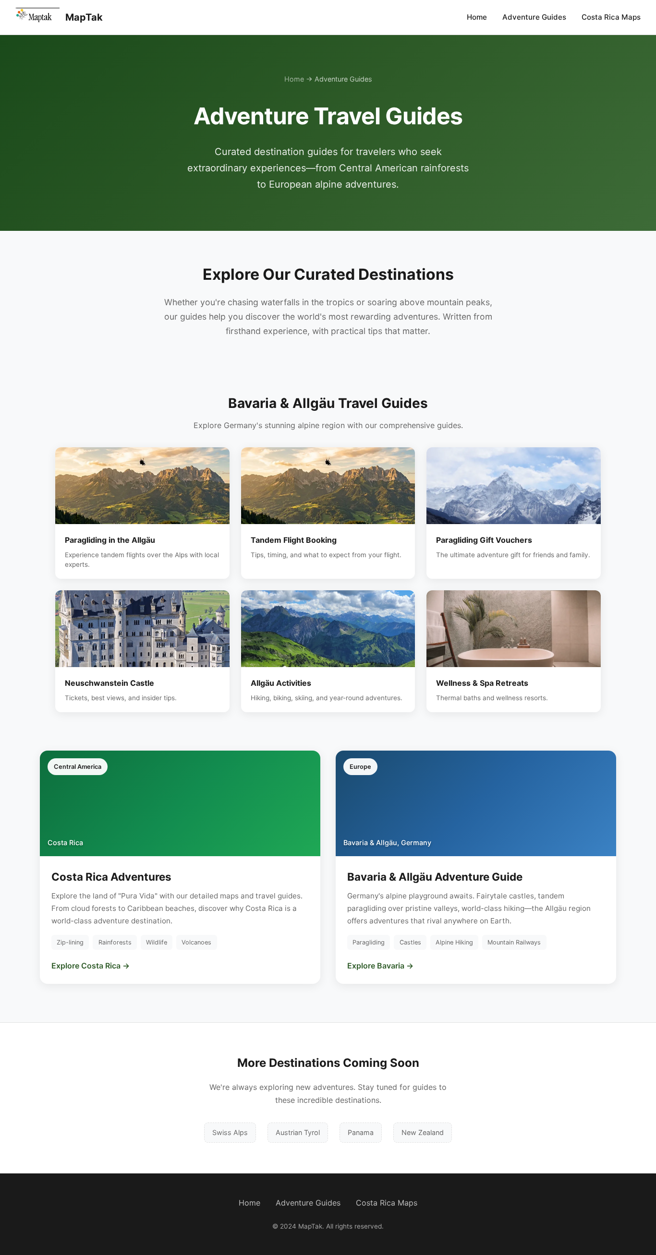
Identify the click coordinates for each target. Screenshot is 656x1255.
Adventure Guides (534, 17)
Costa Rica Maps (611, 17)
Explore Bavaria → (380, 965)
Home (477, 17)
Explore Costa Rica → (90, 965)
